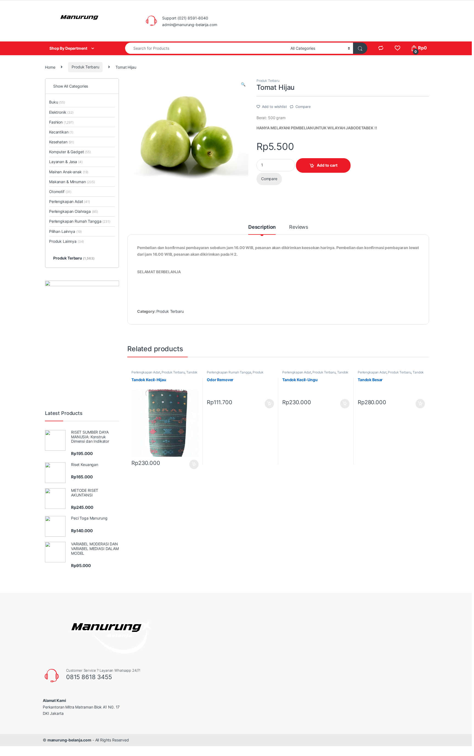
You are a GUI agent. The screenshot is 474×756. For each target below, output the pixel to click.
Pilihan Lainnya (65, 231)
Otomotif (60, 191)
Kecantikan (61, 132)
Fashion (61, 122)
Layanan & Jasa (66, 161)
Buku (57, 102)
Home (50, 67)
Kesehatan (61, 142)
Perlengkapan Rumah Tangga (229, 372)
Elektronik (61, 112)
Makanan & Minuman (72, 181)
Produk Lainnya (66, 241)
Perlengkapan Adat (145, 372)
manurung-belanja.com (69, 740)
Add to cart (327, 165)
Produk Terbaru (85, 67)
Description (262, 227)
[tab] (262, 230)
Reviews (298, 227)
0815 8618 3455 (89, 676)
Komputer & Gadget (70, 151)
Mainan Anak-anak (68, 171)
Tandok (192, 372)
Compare (303, 106)
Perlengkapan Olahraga (73, 211)
